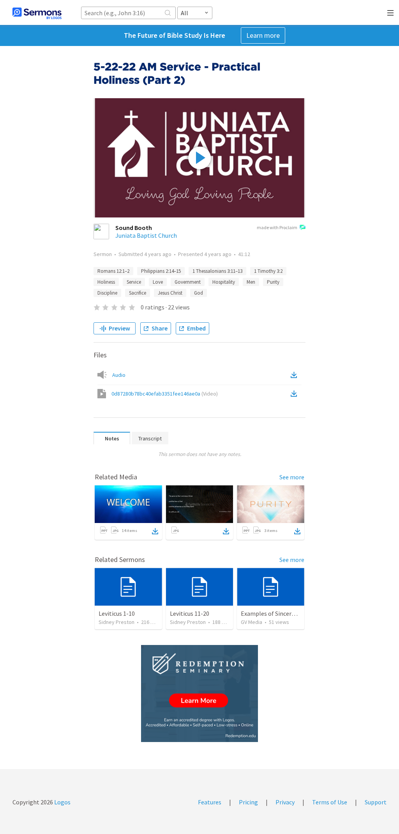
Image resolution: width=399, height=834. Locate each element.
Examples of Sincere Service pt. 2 (284, 613)
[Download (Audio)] (295, 375)
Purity (273, 282)
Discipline (107, 293)
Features (209, 802)
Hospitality (223, 282)
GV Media (251, 622)
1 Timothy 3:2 (268, 271)
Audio (118, 374)
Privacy (285, 802)
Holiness (106, 282)
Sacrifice (137, 293)
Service (134, 282)
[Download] (155, 531)
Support (376, 802)
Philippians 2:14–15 (161, 271)
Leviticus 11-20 (189, 613)
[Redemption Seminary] (199, 693)
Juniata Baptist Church (146, 235)
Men (251, 282)
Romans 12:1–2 (113, 271)
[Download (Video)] (295, 393)
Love (158, 282)
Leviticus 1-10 (117, 613)
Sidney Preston (116, 622)
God (198, 293)
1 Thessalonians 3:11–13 (217, 271)
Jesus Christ (170, 293)
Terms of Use (329, 802)
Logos (62, 802)
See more (291, 477)
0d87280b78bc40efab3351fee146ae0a (164, 393)
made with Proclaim (277, 227)
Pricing (248, 802)
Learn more (263, 35)
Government (188, 282)
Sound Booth (133, 227)
